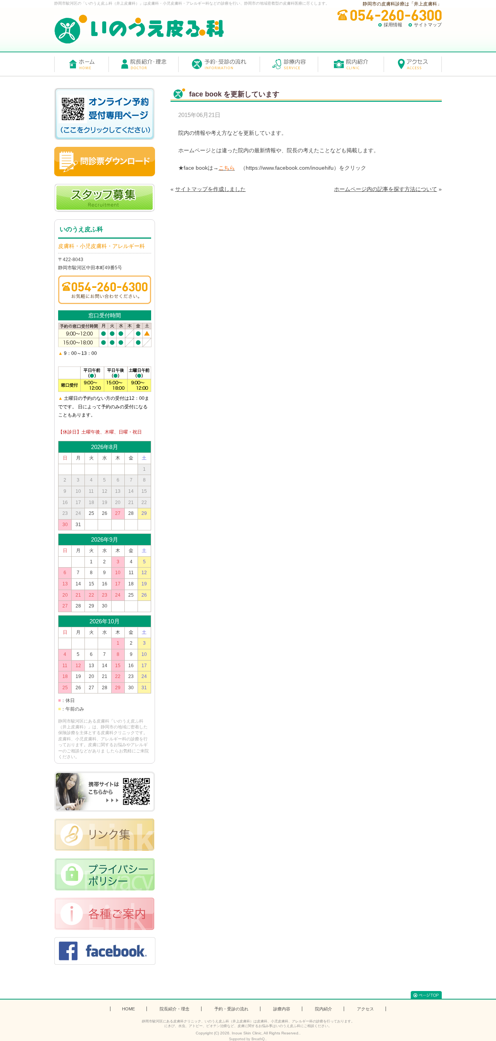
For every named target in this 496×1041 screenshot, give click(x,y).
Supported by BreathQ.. (248, 1039)
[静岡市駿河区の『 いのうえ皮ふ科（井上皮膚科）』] (139, 29)
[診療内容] (289, 64)
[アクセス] (413, 64)
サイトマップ (428, 25)
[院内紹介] (351, 64)
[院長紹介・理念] (143, 64)
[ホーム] (81, 64)
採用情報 (393, 25)
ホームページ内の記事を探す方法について (385, 189)
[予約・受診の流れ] (219, 64)
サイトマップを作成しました (210, 189)
